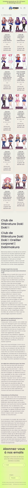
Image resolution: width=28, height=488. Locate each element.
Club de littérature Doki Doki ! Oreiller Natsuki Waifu (20, 114)
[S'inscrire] (23, 465)
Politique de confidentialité (19, 484)
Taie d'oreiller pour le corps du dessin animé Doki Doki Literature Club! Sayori (21, 76)
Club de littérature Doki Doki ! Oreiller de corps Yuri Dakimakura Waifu (7, 116)
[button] (3, 8)
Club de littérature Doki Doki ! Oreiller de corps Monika (7, 37)
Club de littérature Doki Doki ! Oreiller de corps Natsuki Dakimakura (7, 75)
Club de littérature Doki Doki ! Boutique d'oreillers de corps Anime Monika (7, 156)
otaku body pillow (10, 482)
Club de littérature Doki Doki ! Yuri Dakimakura (21, 37)
